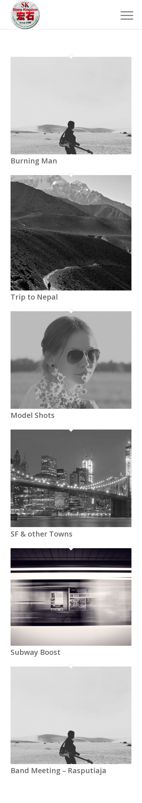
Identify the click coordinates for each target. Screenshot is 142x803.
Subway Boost (35, 652)
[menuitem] (121, 15)
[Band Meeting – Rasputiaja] (71, 762)
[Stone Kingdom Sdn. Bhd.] (59, 14)
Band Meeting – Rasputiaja (58, 770)
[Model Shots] (71, 407)
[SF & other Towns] (71, 525)
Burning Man (34, 161)
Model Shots (33, 415)
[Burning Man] (71, 152)
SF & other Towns (41, 534)
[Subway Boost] (71, 644)
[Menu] (121, 15)
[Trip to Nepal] (71, 288)
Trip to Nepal (34, 297)
